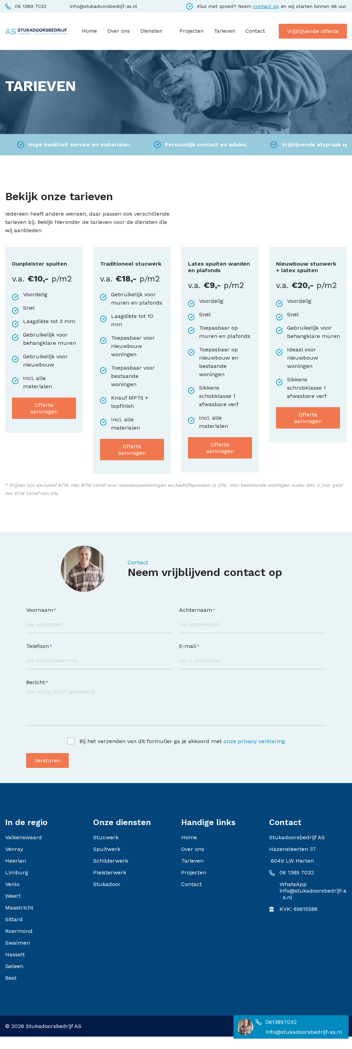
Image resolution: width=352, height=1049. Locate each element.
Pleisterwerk (109, 872)
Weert (13, 896)
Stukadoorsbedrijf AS (53, 1026)
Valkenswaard (23, 837)
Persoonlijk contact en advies (205, 144)
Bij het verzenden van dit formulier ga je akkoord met (182, 741)
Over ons (192, 849)
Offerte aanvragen (44, 408)
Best (10, 978)
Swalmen (17, 942)
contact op (266, 6)
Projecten (193, 872)
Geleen (14, 966)
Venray (14, 849)
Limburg (16, 872)
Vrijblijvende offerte (313, 31)
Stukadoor (107, 884)
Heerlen (15, 860)
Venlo (12, 884)
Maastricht (19, 907)
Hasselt (15, 954)
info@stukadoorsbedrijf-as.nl (103, 6)
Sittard (14, 919)
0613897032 (281, 1022)
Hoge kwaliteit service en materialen (79, 144)
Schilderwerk (110, 860)
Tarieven (192, 860)
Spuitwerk (106, 849)
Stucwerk (106, 837)
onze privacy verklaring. (254, 741)
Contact (191, 884)
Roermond (19, 931)
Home (189, 837)
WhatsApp (293, 884)
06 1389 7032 (30, 6)
